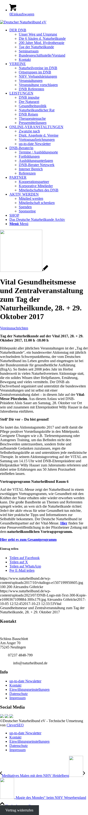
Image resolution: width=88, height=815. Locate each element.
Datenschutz (18, 694)
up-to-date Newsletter (25, 681)
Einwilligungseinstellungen (29, 689)
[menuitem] (48, 45)
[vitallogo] (24, 271)
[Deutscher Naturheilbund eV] (23, 22)
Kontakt (15, 685)
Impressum (17, 698)
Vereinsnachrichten (14, 328)
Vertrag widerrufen (19, 810)
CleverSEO (15, 725)
